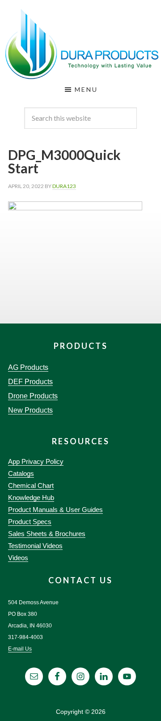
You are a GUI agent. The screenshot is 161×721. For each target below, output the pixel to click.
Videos (18, 557)
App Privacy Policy (36, 461)
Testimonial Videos (35, 545)
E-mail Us (20, 649)
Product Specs (29, 521)
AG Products (28, 367)
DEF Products (30, 381)
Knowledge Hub (31, 497)
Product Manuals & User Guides (55, 509)
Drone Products (33, 396)
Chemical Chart (31, 485)
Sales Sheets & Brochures (46, 533)
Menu (86, 89)
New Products (30, 410)
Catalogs (21, 473)
